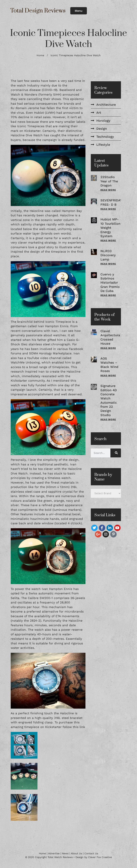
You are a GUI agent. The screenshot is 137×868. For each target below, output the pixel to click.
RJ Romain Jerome (25, 108)
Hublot (39, 112)
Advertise (54, 853)
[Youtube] (117, 528)
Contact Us (91, 853)
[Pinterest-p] (113, 534)
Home (40, 55)
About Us (76, 853)
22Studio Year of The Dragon (109, 181)
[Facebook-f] (102, 528)
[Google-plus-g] (98, 534)
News (65, 853)
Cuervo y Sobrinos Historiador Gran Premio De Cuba (110, 282)
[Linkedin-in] (109, 528)
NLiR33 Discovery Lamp (108, 255)
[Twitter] (94, 528)
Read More (108, 190)
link (82, 727)
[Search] (115, 452)
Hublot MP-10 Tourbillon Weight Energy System (110, 227)
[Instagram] (106, 534)
